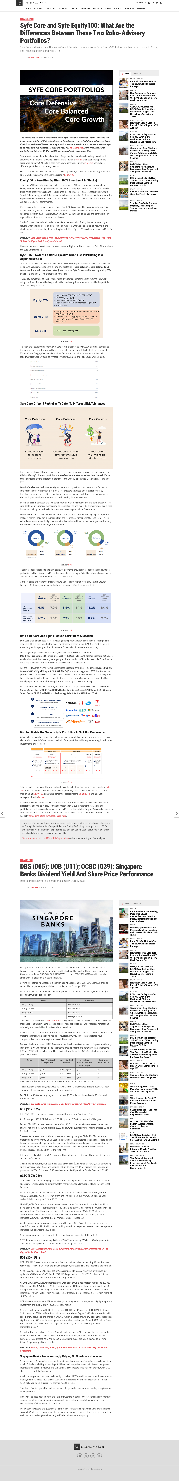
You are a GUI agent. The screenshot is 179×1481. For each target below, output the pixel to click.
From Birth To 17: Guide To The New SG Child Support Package (142, 84)
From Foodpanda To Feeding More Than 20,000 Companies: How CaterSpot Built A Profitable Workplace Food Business (144, 916)
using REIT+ (84, 793)
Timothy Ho (34, 887)
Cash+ (41, 797)
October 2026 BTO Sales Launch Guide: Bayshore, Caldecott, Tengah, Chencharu (142, 1125)
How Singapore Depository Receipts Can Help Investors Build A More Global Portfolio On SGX (144, 931)
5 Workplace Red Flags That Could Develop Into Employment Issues (143, 1112)
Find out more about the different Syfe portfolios (45, 838)
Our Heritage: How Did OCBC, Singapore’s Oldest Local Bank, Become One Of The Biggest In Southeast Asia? (64, 1250)
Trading (74, 8)
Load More (89, 1434)
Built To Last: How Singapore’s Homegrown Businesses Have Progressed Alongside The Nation (144, 168)
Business (118, 8)
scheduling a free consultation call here (47, 816)
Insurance (38, 8)
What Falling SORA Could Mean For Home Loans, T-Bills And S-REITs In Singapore (144, 1089)
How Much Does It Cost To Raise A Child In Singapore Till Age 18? (144, 125)
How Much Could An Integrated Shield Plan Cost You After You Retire (143, 1149)
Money (28, 8)
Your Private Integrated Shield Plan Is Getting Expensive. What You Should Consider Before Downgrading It (143, 1163)
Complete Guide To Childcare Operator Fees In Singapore (144, 193)
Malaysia (141, 8)
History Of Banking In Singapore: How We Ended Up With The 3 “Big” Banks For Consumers (63, 1349)
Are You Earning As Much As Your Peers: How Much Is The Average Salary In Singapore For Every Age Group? (143, 1053)
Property (85, 8)
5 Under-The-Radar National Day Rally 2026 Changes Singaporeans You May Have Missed (143, 206)
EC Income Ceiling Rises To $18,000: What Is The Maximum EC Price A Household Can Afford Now (143, 138)
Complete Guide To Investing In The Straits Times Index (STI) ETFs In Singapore (68, 1104)
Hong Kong (130, 8)
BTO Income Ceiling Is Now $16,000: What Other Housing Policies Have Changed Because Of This (144, 181)
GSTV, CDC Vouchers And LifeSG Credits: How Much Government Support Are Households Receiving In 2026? (142, 111)
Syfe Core (88, 163)
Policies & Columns (102, 8)
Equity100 (69, 175)
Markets (63, 8)
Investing (51, 8)
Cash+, (79, 159)
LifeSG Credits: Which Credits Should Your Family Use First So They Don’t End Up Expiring (144, 1137)
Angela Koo (34, 57)
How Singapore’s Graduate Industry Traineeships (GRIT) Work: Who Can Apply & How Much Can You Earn (143, 96)
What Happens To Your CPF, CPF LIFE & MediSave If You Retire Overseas (143, 1100)
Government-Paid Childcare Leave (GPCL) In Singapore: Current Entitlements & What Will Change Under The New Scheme (144, 153)
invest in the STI (53, 1020)
